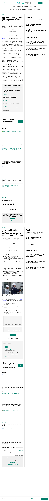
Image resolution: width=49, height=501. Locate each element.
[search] (5, 3)
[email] (16, 35)
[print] (22, 35)
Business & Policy (31, 9)
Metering (4, 227)
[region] (12, 209)
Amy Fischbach (13, 243)
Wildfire (38, 9)
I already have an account (13, 220)
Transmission (11, 9)
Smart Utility (4, 14)
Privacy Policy (31, 498)
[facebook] (9, 35)
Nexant (3, 38)
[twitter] (12, 35)
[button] (3, 3)
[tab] (5, 207)
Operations (24, 9)
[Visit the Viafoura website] (21, 211)
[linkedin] (11, 35)
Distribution (18, 9)
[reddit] (14, 35)
